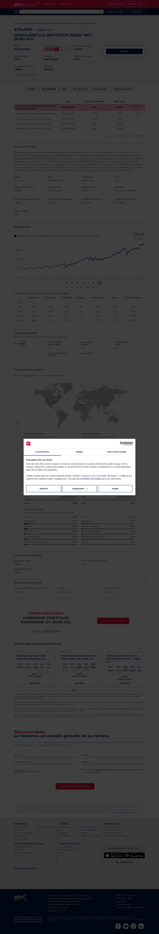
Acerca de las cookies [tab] (116, 452)
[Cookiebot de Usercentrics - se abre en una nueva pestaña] (122, 443)
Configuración (78, 489)
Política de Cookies (92, 479)
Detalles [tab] (79, 452)
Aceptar (115, 489)
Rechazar (44, 489)
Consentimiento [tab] (42, 452)
